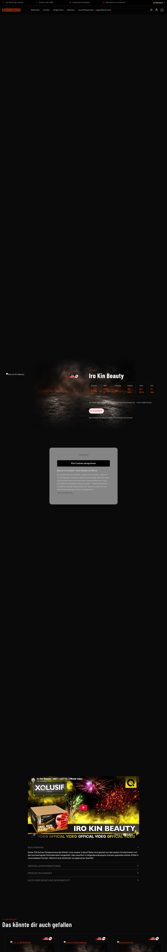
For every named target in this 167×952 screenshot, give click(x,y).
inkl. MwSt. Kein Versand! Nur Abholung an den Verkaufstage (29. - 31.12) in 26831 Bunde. (120, 403)
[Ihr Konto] (156, 9)
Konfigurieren (83, 455)
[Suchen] (151, 10)
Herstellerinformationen (44, 866)
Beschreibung (36, 847)
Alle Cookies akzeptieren (83, 463)
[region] (43, 397)
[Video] (73, 376)
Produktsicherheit (40, 873)
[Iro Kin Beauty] (43, 395)
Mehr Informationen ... (65, 492)
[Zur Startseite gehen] (14, 9)
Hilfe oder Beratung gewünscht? (49, 880)
